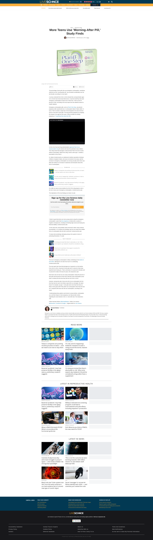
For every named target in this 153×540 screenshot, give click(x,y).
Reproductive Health (78, 27)
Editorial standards (49, 531)
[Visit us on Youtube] (87, 2)
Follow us (76, 86)
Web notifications (117, 529)
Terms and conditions (118, 526)
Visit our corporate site (99, 516)
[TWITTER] (52, 309)
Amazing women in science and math (76, 504)
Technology (81, 5)
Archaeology (52, 5)
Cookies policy (47, 529)
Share (52, 86)
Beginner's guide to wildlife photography (107, 504)
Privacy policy (13, 529)
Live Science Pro (107, 8)
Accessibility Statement (15, 526)
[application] (67, 132)
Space (76, 5)
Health (58, 5)
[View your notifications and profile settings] (109, 2)
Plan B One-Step (72, 107)
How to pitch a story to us (86, 531)
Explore (88, 5)
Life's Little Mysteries (41, 502)
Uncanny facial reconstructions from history (77, 507)
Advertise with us (83, 529)
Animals (45, 5)
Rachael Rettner (71, 37)
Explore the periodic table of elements (76, 505)
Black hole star (97, 8)
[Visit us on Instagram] (85, 2)
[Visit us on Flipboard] (89, 2)
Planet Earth (70, 5)
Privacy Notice (52, 211)
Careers (11, 531)
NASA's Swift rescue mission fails (72, 8)
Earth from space (41, 504)
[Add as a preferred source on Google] (76, 521)
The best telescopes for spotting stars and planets (109, 505)
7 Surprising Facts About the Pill (62, 116)
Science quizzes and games (105, 502)
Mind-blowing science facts (105, 507)
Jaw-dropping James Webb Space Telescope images (79, 502)
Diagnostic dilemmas (41, 505)
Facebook (58, 303)
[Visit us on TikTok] (91, 2)
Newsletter (82, 86)
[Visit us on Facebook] (81, 2)
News (88, 37)
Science (63, 5)
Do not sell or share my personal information (126, 531)
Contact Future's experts (50, 526)
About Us (80, 526)
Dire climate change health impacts (55, 8)
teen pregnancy (65, 221)
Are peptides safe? (86, 8)
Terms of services (64, 210)
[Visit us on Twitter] (83, 2)
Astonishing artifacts (41, 507)
